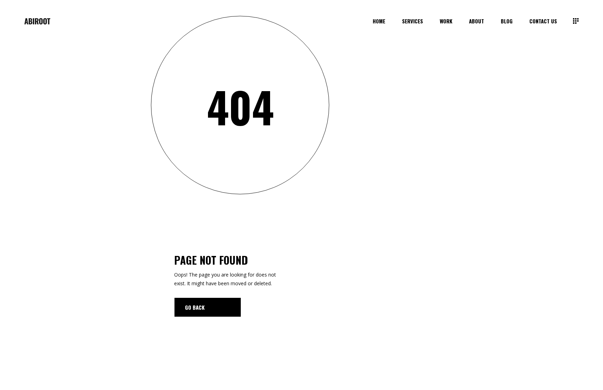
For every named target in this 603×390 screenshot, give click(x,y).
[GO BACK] (207, 307)
